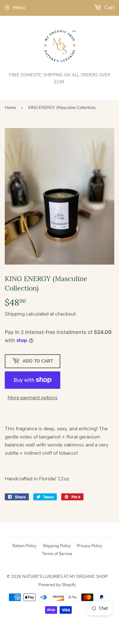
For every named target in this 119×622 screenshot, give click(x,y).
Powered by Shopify (57, 585)
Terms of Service (57, 554)
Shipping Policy (57, 546)
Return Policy (24, 546)
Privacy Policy (89, 546)
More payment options (33, 397)
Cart (108, 7)
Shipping (15, 314)
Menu (19, 7)
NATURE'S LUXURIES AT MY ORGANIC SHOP (65, 577)
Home (10, 108)
